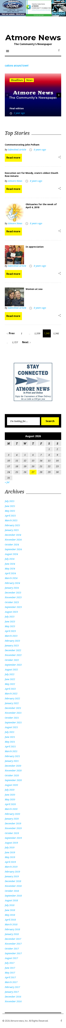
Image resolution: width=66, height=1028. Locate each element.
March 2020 (11, 808)
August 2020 (11, 784)
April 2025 (10, 515)
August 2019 (11, 842)
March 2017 (11, 982)
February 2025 (12, 525)
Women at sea (34, 289)
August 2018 (11, 900)
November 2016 (13, 1001)
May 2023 (10, 626)
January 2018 (12, 934)
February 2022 (12, 698)
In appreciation (35, 246)
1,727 (15, 342)
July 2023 (9, 616)
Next (27, 342)
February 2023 (12, 640)
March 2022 (11, 693)
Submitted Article (17, 149)
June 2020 (10, 794)
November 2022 (13, 655)
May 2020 (10, 799)
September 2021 (13, 722)
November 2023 (13, 597)
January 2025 (12, 530)
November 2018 (13, 885)
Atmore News (33, 37)
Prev (10, 333)
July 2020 (9, 789)
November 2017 (13, 943)
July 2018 (9, 905)
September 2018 (13, 895)
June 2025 (10, 506)
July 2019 (9, 847)
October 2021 (12, 717)
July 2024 (9, 558)
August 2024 (11, 554)
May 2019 (10, 857)
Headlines (17, 80)
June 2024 (10, 563)
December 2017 (13, 938)
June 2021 (10, 736)
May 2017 (10, 972)
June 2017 (10, 967)
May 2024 (10, 568)
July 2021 (9, 732)
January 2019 (12, 876)
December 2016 (13, 996)
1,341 (56, 333)
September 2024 (13, 549)
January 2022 (12, 703)
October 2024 (12, 544)
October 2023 (12, 602)
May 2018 (10, 914)
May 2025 (10, 510)
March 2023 (11, 635)
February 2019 (12, 871)
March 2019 (11, 866)
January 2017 (12, 991)
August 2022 (11, 669)
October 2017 (12, 948)
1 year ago (19, 112)
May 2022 (10, 683)
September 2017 (13, 953)
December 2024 (13, 534)
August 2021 (11, 727)
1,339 (37, 333)
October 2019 (12, 833)
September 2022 (13, 664)
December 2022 (13, 650)
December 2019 (13, 823)
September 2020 (13, 780)
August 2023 (11, 611)
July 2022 (9, 674)
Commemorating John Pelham (22, 144)
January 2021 (12, 760)
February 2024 (12, 583)
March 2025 (11, 520)
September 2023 (13, 607)
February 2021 (12, 756)
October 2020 (12, 775)
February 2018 (12, 929)
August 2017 (11, 958)
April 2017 (10, 977)
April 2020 (10, 804)
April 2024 (10, 573)
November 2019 (13, 828)
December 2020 (13, 765)
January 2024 (12, 587)
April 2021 (10, 746)
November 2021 (13, 712)
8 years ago (40, 149)
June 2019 (10, 852)
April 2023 (10, 631)
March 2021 (11, 751)
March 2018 (11, 924)
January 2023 (12, 645)
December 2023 (13, 592)
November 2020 (13, 770)
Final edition (17, 108)
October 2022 (12, 659)
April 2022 (10, 688)
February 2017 (12, 987)
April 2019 (10, 861)
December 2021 (13, 708)
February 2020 (12, 813)
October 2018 (12, 890)
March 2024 (11, 578)
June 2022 (10, 679)
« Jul (7, 482)
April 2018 (10, 919)
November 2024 (13, 539)
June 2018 (10, 910)
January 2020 (12, 818)
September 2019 (13, 837)
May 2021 (10, 741)
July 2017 (9, 962)
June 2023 (10, 621)
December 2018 (13, 881)
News (29, 80)
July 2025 (9, 501)
